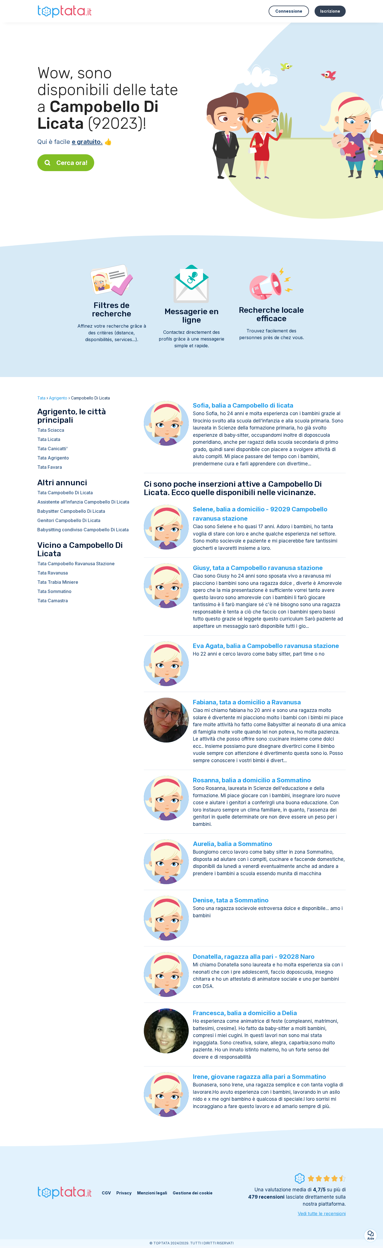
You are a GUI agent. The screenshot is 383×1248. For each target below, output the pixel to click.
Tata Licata (48, 439)
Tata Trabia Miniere (57, 582)
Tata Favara (49, 467)
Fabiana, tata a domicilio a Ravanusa (247, 702)
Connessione (288, 11)
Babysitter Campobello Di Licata (71, 511)
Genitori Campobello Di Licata (68, 520)
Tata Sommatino (54, 591)
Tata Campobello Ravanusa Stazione (76, 563)
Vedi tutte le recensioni (322, 1213)
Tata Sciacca (50, 430)
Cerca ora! (71, 162)
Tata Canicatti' (52, 448)
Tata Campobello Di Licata (65, 492)
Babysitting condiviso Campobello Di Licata (83, 529)
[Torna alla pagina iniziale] (65, 11)
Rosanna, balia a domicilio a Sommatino (252, 780)
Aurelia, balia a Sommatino (232, 843)
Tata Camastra (52, 600)
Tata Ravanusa (52, 573)
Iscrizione (330, 11)
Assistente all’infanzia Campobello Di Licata (83, 502)
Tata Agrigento (53, 458)
